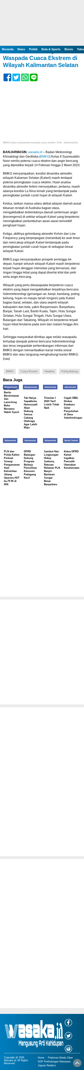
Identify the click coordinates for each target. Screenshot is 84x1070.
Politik (33, 49)
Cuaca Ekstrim (29, 371)
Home (41, 1057)
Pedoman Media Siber (60, 1057)
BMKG (44, 156)
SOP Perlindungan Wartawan (54, 1061)
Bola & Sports (51, 49)
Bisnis (68, 49)
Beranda (7, 49)
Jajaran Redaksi (47, 1065)
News (21, 49)
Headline (49, 371)
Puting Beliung (69, 371)
